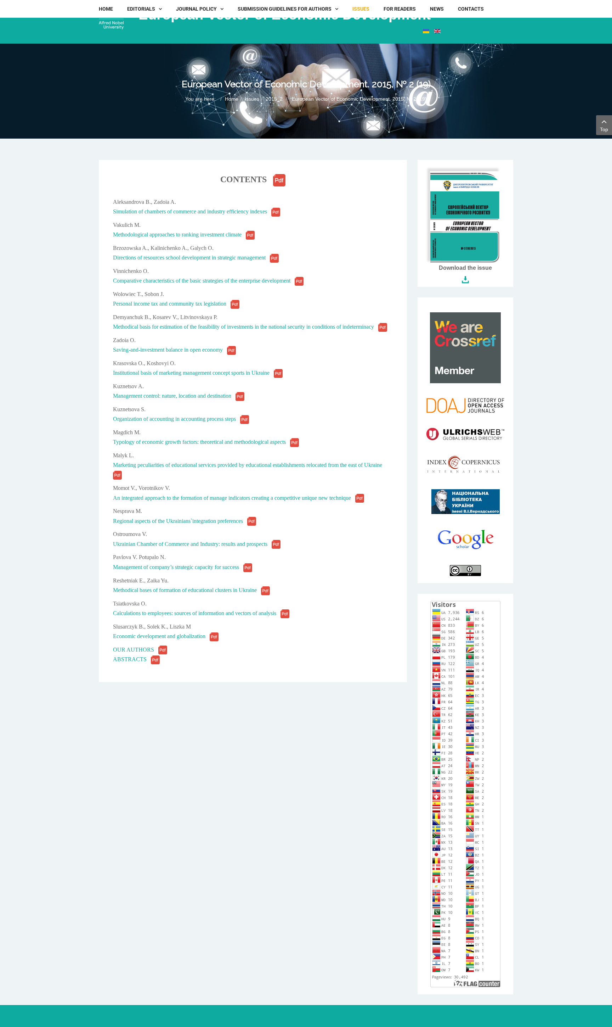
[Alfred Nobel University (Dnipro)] (111, 19)
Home (231, 99)
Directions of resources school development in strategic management (191, 258)
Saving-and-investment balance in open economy (170, 350)
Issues (252, 99)
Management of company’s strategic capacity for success (178, 567)
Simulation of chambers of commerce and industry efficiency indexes (192, 211)
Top (604, 129)
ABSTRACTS (132, 659)
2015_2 (274, 99)
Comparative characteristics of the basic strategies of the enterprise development (204, 281)
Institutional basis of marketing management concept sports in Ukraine (193, 373)
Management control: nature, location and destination (174, 396)
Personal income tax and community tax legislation (172, 304)
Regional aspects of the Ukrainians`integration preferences (180, 521)
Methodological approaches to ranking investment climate (179, 234)
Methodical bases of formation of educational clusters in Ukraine (187, 590)
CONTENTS (243, 179)
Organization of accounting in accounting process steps (176, 419)
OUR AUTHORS (135, 650)
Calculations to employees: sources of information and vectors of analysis (196, 613)
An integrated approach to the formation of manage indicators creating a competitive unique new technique (234, 498)
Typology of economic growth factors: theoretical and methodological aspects (201, 442)
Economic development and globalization (161, 636)
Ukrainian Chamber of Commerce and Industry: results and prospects (192, 544)
